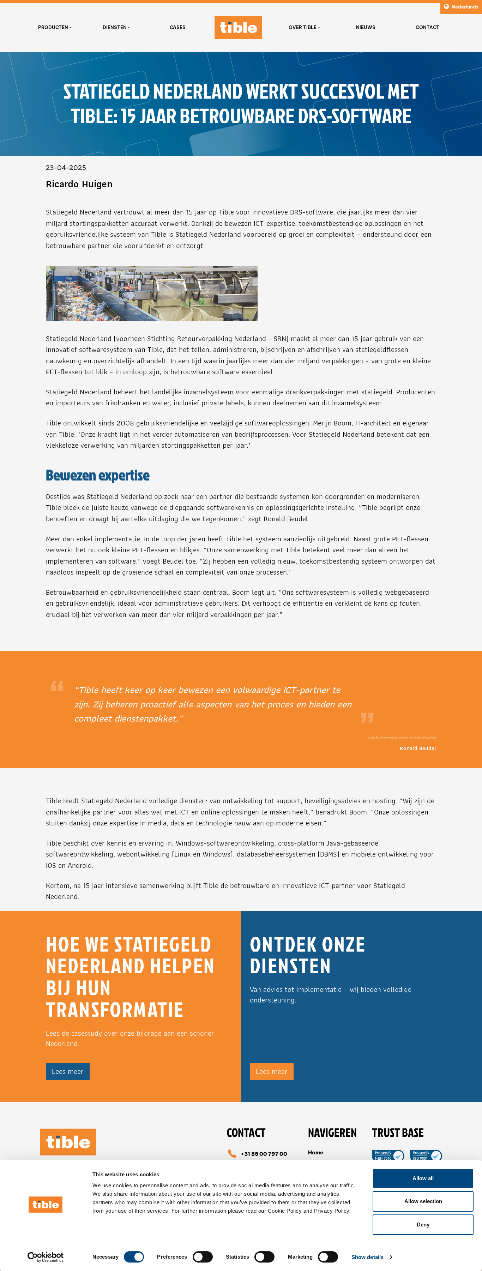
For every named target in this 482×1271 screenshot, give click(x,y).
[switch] (203, 1257)
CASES (178, 27)
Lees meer (68, 1071)
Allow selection (423, 1201)
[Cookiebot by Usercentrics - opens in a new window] (46, 1257)
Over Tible (303, 27)
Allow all (423, 1178)
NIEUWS (365, 27)
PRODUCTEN (53, 27)
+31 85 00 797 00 (264, 1154)
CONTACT (427, 27)
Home (315, 1152)
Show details (367, 1257)
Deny (423, 1225)
